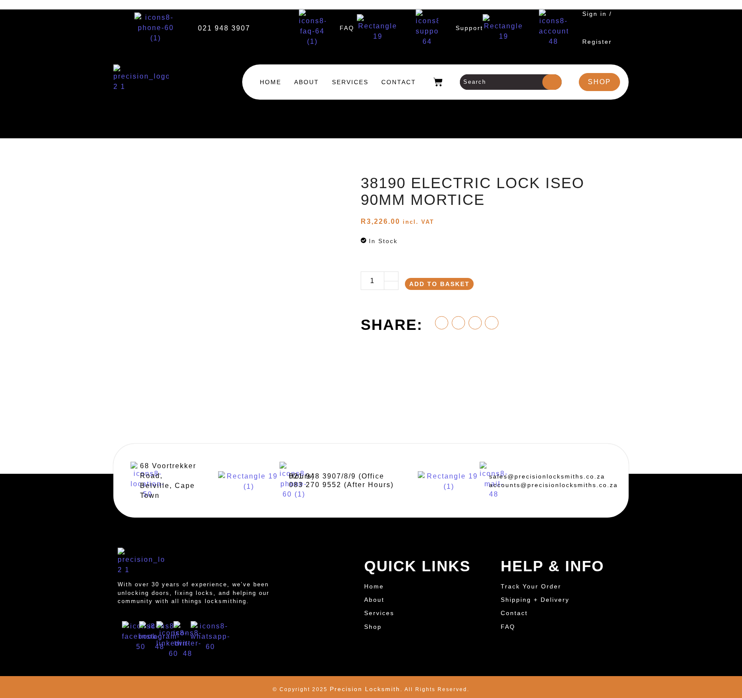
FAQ (347, 27)
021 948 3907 (224, 28)
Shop (373, 627)
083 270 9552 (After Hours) (341, 484)
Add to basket (439, 283)
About (306, 82)
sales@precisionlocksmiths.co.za (547, 476)
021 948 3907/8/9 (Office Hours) (336, 476)
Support (469, 27)
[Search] (552, 82)
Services (350, 82)
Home (270, 82)
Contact (398, 82)
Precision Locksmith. (366, 689)
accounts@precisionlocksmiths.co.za (553, 485)
